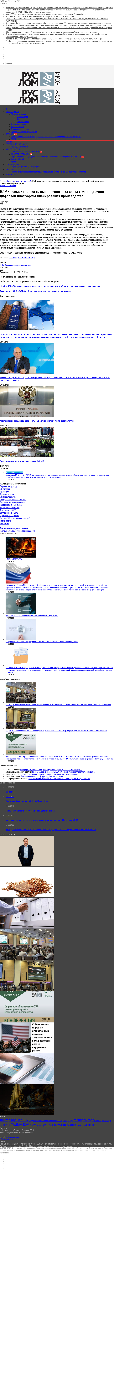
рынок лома (52, 1124)
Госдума (32, 1121)
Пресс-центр (12, 111)
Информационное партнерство (24, 131)
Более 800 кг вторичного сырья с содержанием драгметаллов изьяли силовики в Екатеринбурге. (46, 14)
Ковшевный (45, 1120)
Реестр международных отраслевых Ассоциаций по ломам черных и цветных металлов (48, 172)
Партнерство (12, 169)
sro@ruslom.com (13, 1137)
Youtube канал (23, 121)
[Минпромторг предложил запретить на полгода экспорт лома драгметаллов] (27, 416)
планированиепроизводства (18, 265)
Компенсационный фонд (11, 505)
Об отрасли (5, 489)
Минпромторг (84, 1120)
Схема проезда (7, 1139)
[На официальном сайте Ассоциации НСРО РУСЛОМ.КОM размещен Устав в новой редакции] (21, 639)
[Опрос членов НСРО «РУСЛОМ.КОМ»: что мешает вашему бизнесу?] (21, 613)
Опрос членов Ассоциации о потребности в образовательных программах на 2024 (47, 156)
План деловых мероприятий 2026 (26, 151)
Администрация (7, 494)
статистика (69, 1125)
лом (33, 1124)
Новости (10, 181)
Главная (3, 181)
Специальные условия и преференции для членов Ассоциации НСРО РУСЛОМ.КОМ (46, 136)
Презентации (22, 116)
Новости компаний (23, 181)
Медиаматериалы (18, 114)
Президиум (5, 491)
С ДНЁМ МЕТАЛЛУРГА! (14, 559)
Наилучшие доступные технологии (25, 167)
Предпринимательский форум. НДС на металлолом (42, 776)
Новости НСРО (17, 126)
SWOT (13, 139)
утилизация (81, 1125)
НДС (109, 1121)
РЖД (8, 1125)
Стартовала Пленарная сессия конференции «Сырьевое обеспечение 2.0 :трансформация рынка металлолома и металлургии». (58, 23)
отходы (39, 1125)
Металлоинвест (56, 1121)
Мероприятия (13, 149)
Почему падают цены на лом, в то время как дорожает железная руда (49, 774)
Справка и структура (9, 486)
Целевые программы (9, 515)
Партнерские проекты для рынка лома (17, 531)
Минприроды (68, 1121)
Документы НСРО (8, 510)
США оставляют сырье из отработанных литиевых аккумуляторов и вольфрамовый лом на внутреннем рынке (51, 32)
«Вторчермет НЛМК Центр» (22, 257)
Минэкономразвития (101, 1121)
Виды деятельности (19, 146)
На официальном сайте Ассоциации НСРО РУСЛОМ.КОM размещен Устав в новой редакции (42, 642)
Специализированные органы (13, 499)
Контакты (11, 174)
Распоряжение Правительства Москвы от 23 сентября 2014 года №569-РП (59, 778)
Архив (13, 162)
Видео (19, 119)
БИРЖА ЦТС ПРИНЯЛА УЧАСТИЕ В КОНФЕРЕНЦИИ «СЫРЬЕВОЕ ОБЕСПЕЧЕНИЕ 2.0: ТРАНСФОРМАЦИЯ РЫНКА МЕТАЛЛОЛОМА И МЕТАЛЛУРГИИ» (58, 704)
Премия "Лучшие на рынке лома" (15, 518)
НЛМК (3, 265)
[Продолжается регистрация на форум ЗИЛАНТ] (27, 456)
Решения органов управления (13, 502)
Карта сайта (5, 520)
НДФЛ (2, 1125)
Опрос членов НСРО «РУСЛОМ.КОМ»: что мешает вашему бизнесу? (32, 616)
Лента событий (17, 159)
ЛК (7, 109)
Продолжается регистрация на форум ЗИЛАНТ (22, 461)
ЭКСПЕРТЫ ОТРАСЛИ (21, 154)
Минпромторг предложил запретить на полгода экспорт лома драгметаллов (37, 420)
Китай (37, 1120)
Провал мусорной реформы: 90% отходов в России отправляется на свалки (63, 772)
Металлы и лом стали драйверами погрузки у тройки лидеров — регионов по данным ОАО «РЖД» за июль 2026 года (54, 39)
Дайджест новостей (20, 124)
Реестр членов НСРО (16, 144)
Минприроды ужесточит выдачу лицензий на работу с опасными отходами (51, 770)
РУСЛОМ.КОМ (19, 1125)
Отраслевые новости (20, 129)
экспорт (91, 1125)
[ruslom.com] (39, 87)
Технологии (12, 164)
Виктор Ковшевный (14, 1120)
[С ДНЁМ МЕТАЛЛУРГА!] (21, 557)
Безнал (11, 134)
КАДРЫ (9, 141)
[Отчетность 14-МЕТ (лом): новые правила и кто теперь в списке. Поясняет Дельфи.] (27, 928)
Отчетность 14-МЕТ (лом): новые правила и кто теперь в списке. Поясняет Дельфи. (40, 16)
